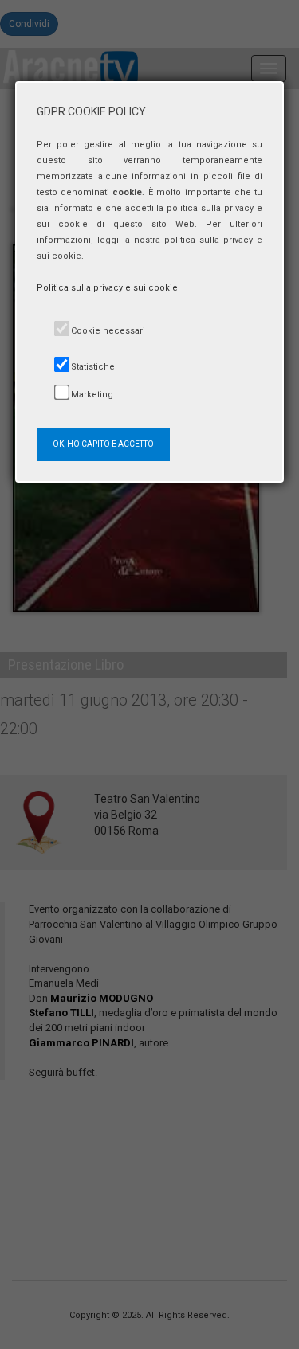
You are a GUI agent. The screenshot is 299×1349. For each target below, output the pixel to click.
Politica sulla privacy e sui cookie (107, 288)
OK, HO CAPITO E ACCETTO (103, 444)
